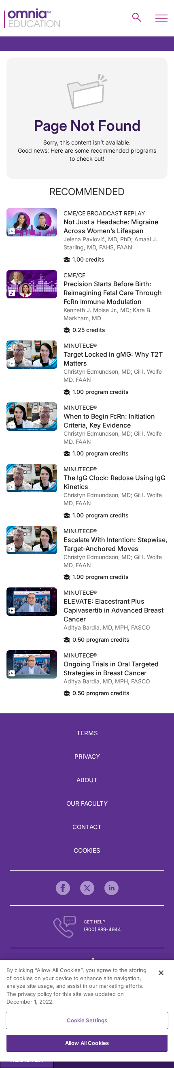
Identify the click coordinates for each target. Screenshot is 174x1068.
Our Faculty (87, 803)
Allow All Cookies (87, 1043)
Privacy (87, 756)
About (87, 780)
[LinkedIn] (111, 888)
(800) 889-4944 (102, 929)
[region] (87, 1011)
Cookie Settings (87, 1020)
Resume (31, 222)
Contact (87, 827)
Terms (87, 733)
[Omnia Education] (32, 18)
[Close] (161, 973)
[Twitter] (87, 888)
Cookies (87, 850)
